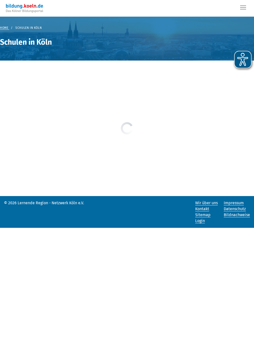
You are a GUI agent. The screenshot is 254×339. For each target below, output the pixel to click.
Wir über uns (206, 203)
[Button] (243, 8)
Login (200, 220)
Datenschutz (235, 208)
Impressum (234, 203)
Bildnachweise (237, 214)
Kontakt (202, 208)
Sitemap (203, 214)
